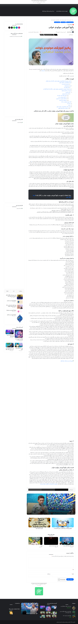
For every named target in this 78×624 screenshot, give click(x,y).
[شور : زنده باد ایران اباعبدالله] (54, 607)
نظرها (7, 291)
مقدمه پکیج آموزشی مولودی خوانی (65, 82)
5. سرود (69, 105)
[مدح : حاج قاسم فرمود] (54, 616)
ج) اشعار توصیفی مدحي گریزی (61, 98)
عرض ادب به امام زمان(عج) (66, 90)
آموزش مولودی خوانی (70, 22)
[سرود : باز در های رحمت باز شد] (42, 613)
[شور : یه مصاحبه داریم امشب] (19, 345)
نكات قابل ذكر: (66, 87)
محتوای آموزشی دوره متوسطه (11, 310)
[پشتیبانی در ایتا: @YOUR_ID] (11, 612)
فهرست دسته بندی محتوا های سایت (61, 11)
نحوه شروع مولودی (67, 85)
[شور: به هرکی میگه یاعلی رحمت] (67, 541)
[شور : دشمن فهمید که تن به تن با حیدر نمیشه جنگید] (10, 345)
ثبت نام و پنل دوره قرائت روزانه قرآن (48, 11)
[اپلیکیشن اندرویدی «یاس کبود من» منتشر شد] (19, 334)
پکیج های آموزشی (57, 22)
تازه (13, 291)
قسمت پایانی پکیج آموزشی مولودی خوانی (64, 106)
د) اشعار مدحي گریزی (63, 100)
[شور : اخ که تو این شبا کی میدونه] (48, 613)
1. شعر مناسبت (68, 92)
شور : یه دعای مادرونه (66, 503)
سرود (41, 545)
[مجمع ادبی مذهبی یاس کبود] (73, 11)
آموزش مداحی (63, 22)
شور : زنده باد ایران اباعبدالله (32, 613)
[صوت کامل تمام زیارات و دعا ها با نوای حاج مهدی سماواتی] (20, 307)
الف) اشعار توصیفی (65, 93)
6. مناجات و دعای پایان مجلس (63, 108)
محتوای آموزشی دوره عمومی (11, 300)
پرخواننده (20, 291)
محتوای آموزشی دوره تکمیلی (11, 314)
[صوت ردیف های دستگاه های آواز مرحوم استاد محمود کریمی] (20, 297)
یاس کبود (43, 70)
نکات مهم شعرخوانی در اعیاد (66, 101)
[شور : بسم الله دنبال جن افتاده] (48, 616)
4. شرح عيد (69, 103)
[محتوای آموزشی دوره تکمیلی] (20, 318)
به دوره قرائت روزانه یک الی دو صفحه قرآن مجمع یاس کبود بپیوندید (39, 2)
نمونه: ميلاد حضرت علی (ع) (62, 95)
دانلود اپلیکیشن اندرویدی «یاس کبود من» (39, 584)
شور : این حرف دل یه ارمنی (53, 545)
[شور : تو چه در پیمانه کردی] (54, 613)
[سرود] (35, 541)
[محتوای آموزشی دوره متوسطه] (20, 311)
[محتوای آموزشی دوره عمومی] (20, 302)
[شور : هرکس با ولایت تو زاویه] (42, 616)
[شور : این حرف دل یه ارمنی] (51, 541)
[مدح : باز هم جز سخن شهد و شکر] (10, 332)
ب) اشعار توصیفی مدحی (62, 97)
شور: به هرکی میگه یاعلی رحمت (68, 545)
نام (73, 569)
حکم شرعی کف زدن (65, 84)
